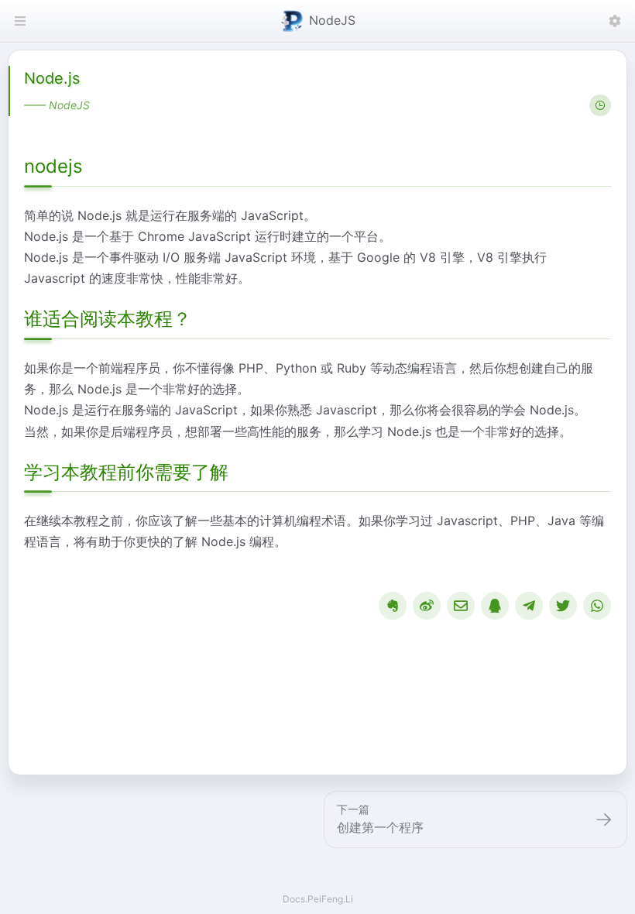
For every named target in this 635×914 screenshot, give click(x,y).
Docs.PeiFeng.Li (318, 899)
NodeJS (332, 20)
